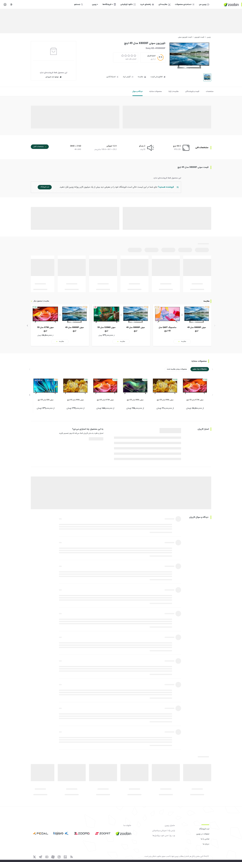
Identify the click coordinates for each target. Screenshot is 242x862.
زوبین (209, 37)
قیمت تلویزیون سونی (185, 37)
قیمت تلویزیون (199, 37)
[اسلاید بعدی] (27, 326)
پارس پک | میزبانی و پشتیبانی (163, 830)
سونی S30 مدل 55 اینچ (45, 400)
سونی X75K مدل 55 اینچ (195, 400)
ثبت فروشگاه (204, 829)
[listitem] (182, 325)
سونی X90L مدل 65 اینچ (75, 400)
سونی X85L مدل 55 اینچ (135, 400)
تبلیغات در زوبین (202, 834)
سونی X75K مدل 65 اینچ (105, 400)
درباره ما (206, 844)
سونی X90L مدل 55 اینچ (165, 400)
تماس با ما (205, 839)
